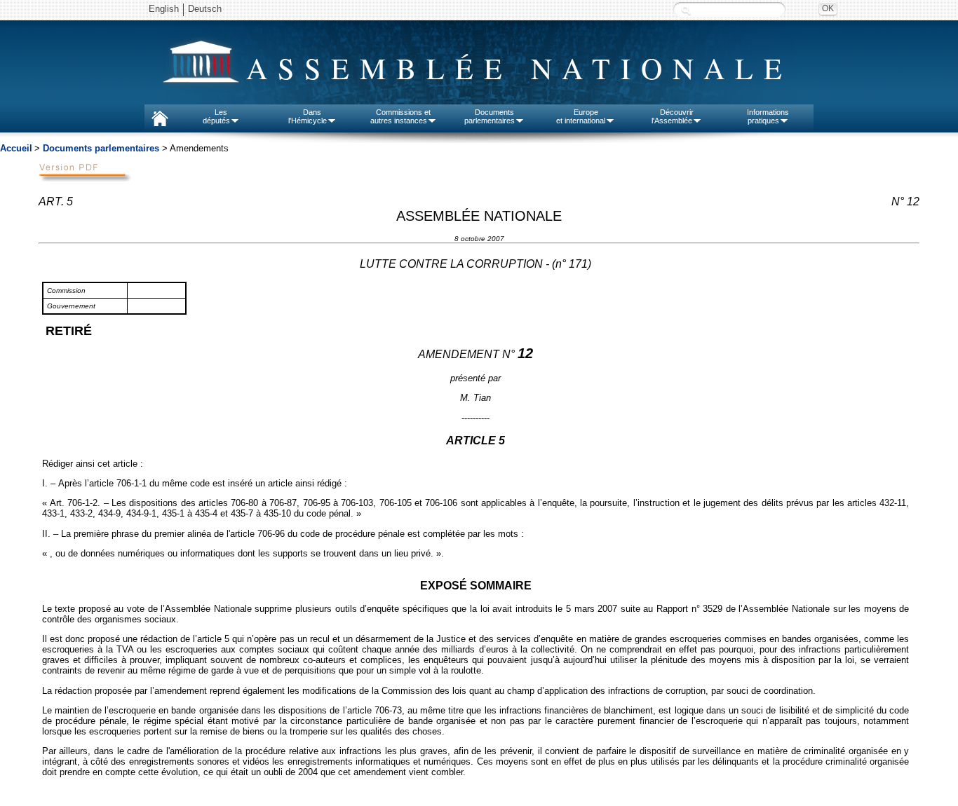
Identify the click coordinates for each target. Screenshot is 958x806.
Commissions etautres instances (400, 116)
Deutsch (205, 9)
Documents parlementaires (101, 148)
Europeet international (580, 116)
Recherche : (685, 10)
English (164, 9)
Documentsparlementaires (489, 116)
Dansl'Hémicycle (307, 116)
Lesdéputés (216, 116)
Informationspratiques (768, 116)
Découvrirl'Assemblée (673, 116)
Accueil (16, 148)
